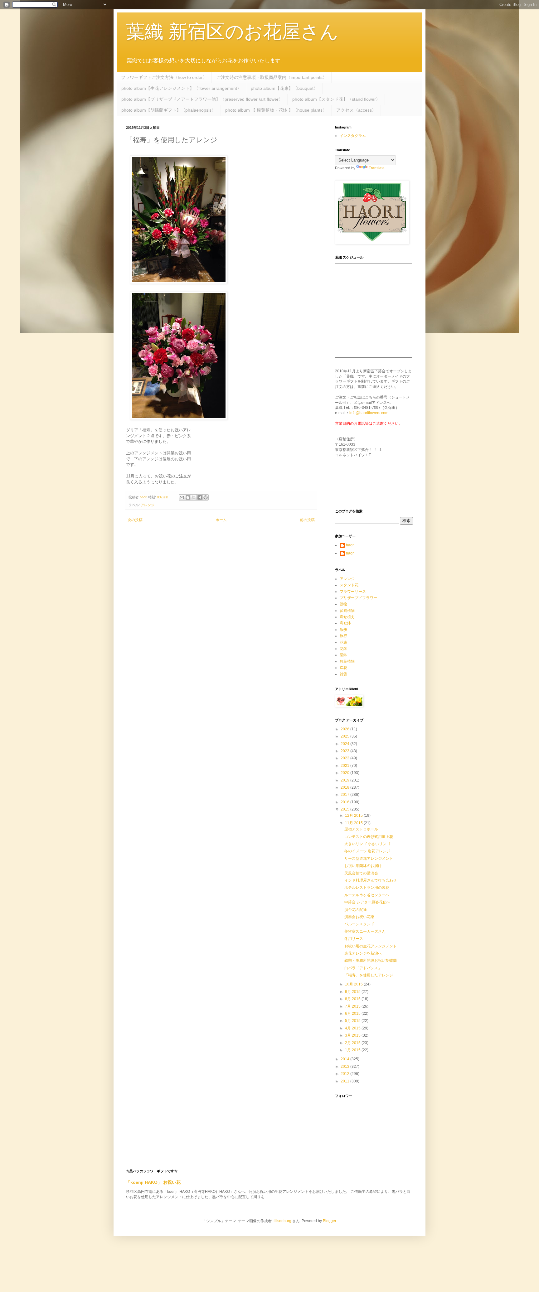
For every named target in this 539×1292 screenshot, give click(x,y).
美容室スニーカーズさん (365, 931)
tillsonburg (282, 1221)
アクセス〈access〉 (356, 110)
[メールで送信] (182, 497)
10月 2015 (354, 984)
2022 (345, 758)
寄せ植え (347, 617)
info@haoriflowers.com (368, 413)
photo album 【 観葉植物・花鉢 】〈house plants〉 (276, 110)
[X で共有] (194, 497)
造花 (343, 667)
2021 (345, 765)
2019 (345, 780)
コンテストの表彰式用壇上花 (368, 837)
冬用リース (353, 938)
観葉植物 (347, 661)
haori (350, 545)
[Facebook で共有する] (200, 497)
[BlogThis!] (188, 497)
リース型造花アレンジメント (368, 858)
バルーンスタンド (359, 924)
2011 (345, 1081)
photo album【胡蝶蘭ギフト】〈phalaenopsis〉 (168, 110)
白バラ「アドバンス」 (363, 968)
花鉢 (343, 648)
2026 (345, 729)
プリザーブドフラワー (358, 598)
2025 (345, 736)
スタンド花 (349, 585)
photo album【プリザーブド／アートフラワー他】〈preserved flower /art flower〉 (202, 99)
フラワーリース (353, 591)
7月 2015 (353, 1006)
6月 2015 (353, 1013)
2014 (345, 1059)
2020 (345, 773)
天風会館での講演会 (361, 873)
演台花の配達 (355, 909)
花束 (343, 642)
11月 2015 (354, 823)
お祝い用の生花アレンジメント (370, 946)
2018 (345, 787)
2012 (345, 1074)
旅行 (343, 636)
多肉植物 (347, 610)
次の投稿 (135, 520)
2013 (345, 1066)
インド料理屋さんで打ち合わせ (370, 880)
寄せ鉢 (345, 623)
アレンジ (147, 505)
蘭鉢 (343, 655)
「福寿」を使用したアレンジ (368, 975)
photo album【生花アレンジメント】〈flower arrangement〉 (181, 88)
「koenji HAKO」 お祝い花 (153, 1182)
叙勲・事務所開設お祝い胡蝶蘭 (370, 960)
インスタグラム (353, 135)
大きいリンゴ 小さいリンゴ (367, 844)
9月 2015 (353, 992)
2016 (345, 802)
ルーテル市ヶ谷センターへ (366, 895)
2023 (345, 751)
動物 (343, 604)
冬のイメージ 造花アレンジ (367, 851)
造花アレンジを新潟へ (363, 953)
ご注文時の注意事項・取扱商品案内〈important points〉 (271, 77)
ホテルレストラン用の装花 (366, 887)
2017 (345, 794)
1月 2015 (353, 1050)
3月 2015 (353, 1035)
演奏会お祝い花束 (359, 917)
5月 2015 (353, 1021)
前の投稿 (307, 520)
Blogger (329, 1221)
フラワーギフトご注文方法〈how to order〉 (164, 77)
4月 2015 (353, 1028)
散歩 (343, 629)
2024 (345, 744)
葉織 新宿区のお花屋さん (232, 31)
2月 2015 (353, 1043)
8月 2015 (353, 999)
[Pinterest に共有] (205, 497)
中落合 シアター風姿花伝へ (367, 902)
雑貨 (343, 674)
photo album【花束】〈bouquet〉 (284, 88)
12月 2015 (354, 815)
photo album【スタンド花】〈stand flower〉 (336, 99)
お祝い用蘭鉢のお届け (363, 866)
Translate (377, 168)
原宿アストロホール (361, 829)
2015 (345, 809)
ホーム (221, 520)
